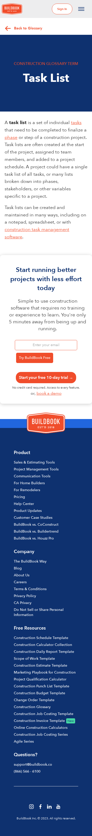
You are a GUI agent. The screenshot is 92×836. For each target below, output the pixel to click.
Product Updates (28, 510)
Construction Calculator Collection (43, 644)
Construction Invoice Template (39, 720)
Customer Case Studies (33, 517)
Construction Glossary (32, 707)
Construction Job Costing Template (43, 713)
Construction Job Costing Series (41, 734)
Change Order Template (34, 700)
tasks (76, 122)
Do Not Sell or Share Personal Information (39, 612)
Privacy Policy (25, 595)
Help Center (24, 503)
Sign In (62, 9)
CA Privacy (22, 602)
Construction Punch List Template (41, 686)
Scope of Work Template (34, 658)
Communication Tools (32, 476)
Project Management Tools (36, 469)
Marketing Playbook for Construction (45, 672)
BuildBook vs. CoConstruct (36, 524)
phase (11, 137)
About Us (21, 575)
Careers (20, 582)
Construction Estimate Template (40, 665)
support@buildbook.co (33, 764)
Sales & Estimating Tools (34, 462)
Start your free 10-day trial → (46, 377)
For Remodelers (27, 490)
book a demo (49, 393)
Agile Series (24, 741)
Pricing (19, 496)
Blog (18, 568)
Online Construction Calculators (40, 727)
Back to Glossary (28, 28)
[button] (81, 9)
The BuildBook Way (30, 561)
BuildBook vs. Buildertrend (36, 531)
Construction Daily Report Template (44, 651)
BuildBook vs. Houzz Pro (34, 538)
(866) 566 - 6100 (27, 771)
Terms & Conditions (30, 589)
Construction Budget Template (39, 693)
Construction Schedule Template (41, 637)
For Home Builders (29, 483)
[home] (12, 9)
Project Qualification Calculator (40, 679)
